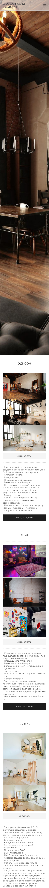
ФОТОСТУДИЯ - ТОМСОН (15, 5)
